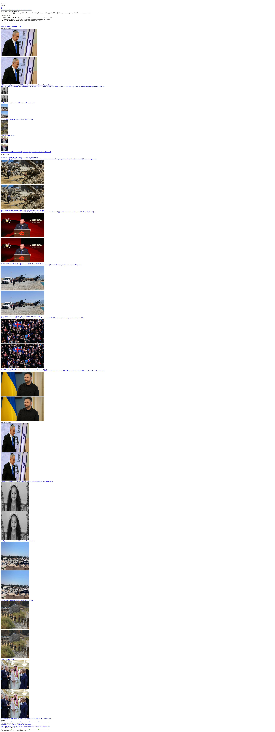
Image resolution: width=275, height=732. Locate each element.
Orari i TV (3, 726)
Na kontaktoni (10, 726)
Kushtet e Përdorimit (23, 726)
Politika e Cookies (45, 726)
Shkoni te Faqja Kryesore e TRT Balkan (11, 26)
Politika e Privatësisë (35, 726)
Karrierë (16, 726)
